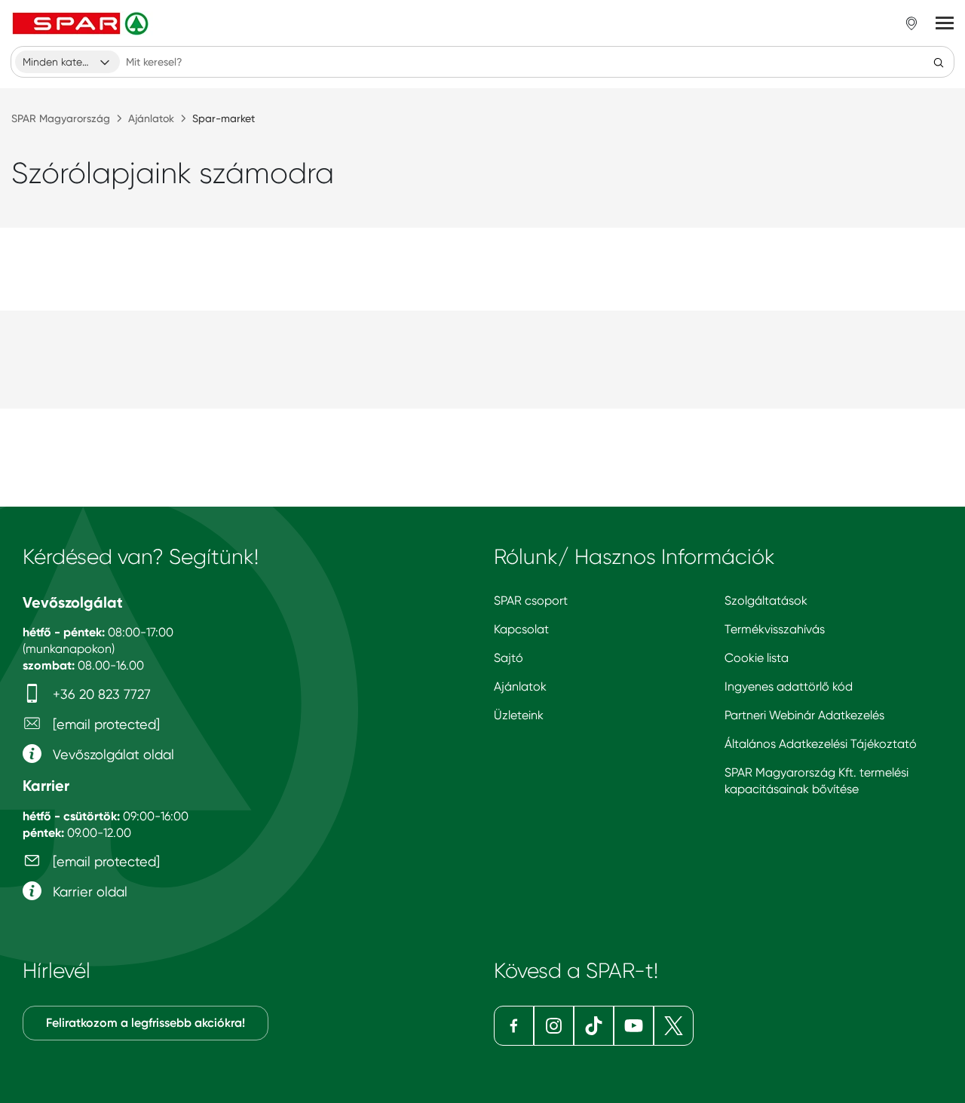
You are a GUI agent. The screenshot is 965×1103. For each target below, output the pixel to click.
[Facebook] (514, 1026)
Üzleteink (519, 715)
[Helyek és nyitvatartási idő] (911, 23)
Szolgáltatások (766, 600)
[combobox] (67, 62)
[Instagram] (554, 1026)
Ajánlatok (151, 118)
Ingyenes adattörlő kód (789, 686)
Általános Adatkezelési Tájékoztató (821, 744)
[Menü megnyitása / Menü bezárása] (945, 23)
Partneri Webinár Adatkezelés (804, 715)
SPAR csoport (531, 600)
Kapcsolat (521, 629)
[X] (674, 1026)
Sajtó (508, 658)
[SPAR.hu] (82, 23)
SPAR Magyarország (60, 118)
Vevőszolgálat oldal (111, 754)
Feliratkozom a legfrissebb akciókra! (145, 1023)
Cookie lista (757, 658)
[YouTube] (634, 1026)
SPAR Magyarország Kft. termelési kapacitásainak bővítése (816, 780)
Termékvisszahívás (775, 629)
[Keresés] (938, 61)
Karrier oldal (88, 891)
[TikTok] (594, 1026)
